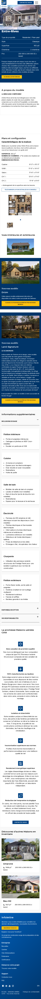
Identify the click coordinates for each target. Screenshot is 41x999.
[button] (20, 219)
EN (38, 986)
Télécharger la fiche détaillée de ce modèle (20, 189)
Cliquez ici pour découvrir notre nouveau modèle (20, 303)
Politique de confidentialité (31, 992)
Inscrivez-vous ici (10, 928)
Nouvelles (5, 946)
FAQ (3, 980)
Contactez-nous (26, 2)
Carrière (4, 949)
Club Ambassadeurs (8, 953)
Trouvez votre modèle (9, 968)
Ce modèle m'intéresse (12, 77)
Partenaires (5, 956)
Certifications (6, 959)
